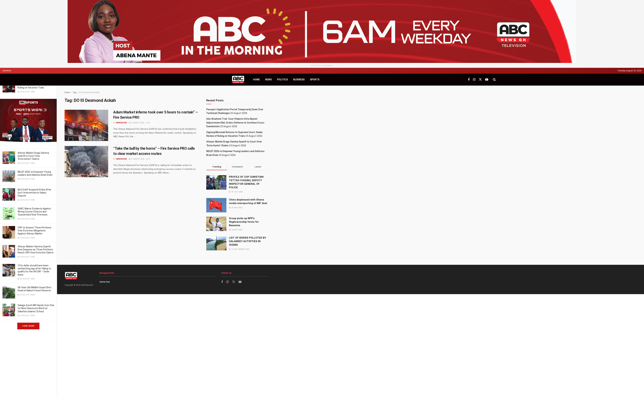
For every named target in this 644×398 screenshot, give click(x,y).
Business (299, 79)
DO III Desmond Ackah (89, 92)
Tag (74, 92)
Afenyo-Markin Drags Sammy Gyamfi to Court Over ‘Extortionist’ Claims (33, 156)
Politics (282, 79)
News (268, 79)
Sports (314, 79)
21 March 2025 (137, 123)
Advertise (7, 70)
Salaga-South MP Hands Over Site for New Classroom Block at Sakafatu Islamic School (36, 308)
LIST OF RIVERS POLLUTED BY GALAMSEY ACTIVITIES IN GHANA (247, 241)
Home (256, 79)
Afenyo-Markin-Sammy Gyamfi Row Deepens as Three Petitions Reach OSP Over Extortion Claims (35, 249)
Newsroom (121, 123)
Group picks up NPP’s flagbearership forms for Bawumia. (244, 222)
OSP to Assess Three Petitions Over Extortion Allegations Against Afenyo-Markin (34, 230)
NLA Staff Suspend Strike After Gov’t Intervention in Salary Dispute (34, 192)
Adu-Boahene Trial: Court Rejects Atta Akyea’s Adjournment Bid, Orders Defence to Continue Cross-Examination (235, 122)
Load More (28, 326)
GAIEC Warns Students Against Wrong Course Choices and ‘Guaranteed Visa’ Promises (34, 211)
